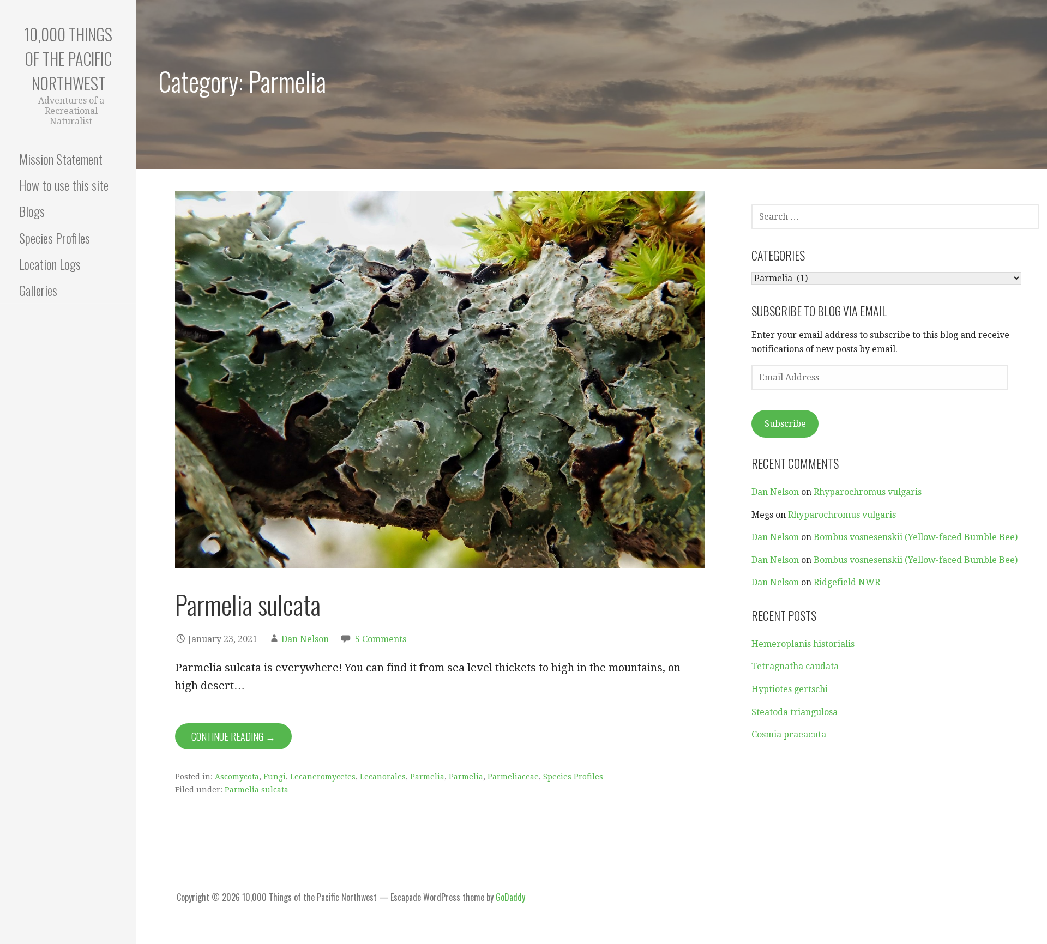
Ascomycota (237, 776)
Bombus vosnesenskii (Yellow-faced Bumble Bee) (916, 537)
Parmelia (427, 776)
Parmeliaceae (513, 776)
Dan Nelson (305, 639)
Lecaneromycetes (323, 776)
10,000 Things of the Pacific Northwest (68, 58)
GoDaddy (510, 897)
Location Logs (50, 264)
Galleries (38, 290)
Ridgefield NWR (847, 582)
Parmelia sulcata (248, 604)
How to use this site (64, 185)
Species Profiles (54, 237)
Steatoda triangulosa (794, 712)
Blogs (32, 211)
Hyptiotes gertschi (789, 689)
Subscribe (785, 424)
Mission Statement (61, 158)
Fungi (274, 776)
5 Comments (380, 639)
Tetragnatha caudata (795, 666)
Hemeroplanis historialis (803, 644)
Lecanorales (383, 776)
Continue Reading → (233, 736)
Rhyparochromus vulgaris (868, 492)
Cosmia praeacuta (788, 734)
